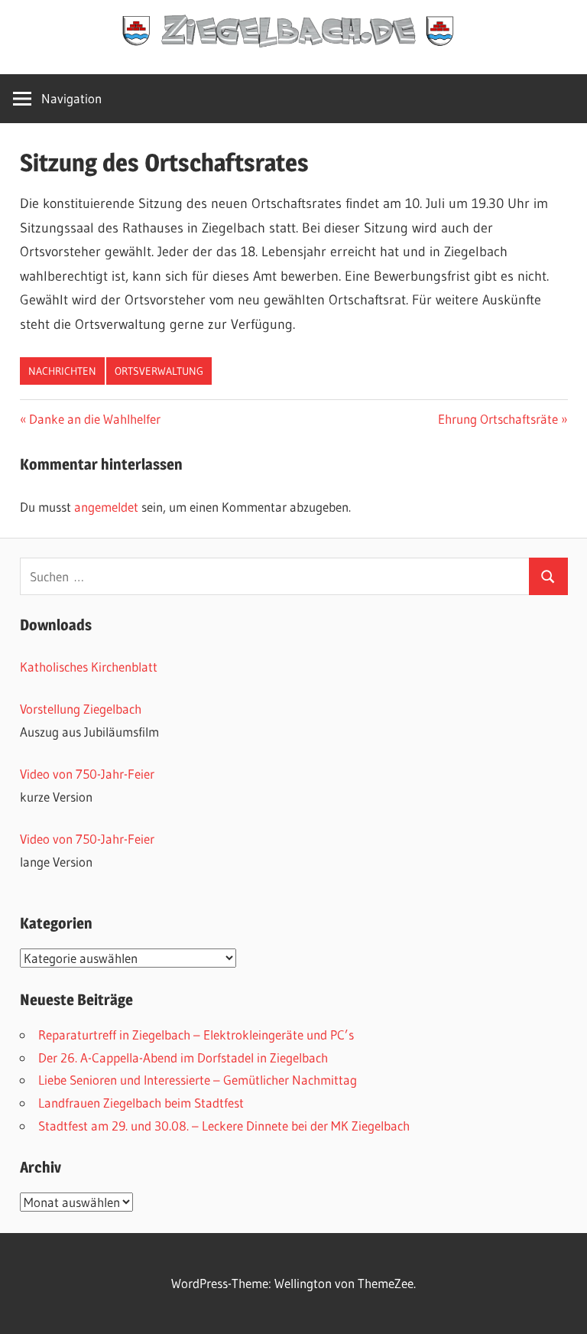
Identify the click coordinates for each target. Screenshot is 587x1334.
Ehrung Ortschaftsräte (498, 419)
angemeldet (106, 507)
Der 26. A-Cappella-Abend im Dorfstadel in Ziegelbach (183, 1057)
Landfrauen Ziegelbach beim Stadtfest (141, 1103)
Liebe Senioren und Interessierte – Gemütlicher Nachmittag (197, 1080)
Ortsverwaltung (159, 371)
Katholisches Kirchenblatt (88, 667)
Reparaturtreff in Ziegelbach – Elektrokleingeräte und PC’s (196, 1035)
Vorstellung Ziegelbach (80, 709)
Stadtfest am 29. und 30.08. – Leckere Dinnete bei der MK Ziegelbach (224, 1126)
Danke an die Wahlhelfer (94, 419)
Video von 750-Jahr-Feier (87, 774)
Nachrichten (62, 371)
